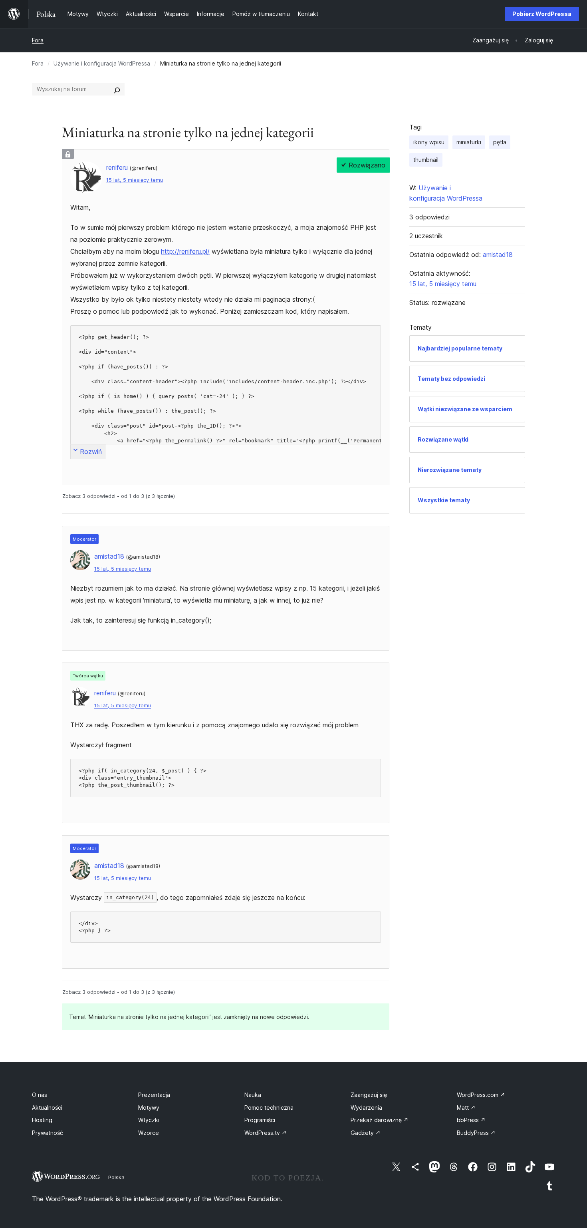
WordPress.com (481, 1094)
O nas (39, 1094)
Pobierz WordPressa (541, 13)
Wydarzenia (366, 1107)
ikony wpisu (428, 142)
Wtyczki (148, 1120)
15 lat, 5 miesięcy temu (134, 180)
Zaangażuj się (369, 1094)
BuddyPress (476, 1132)
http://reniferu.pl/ (185, 251)
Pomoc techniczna (269, 1107)
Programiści (259, 1120)
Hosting (42, 1120)
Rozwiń (91, 452)
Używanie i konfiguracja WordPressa (102, 63)
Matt (466, 1107)
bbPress (471, 1120)
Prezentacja (154, 1094)
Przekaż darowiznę (380, 1120)
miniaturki (468, 142)
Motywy (148, 1107)
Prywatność (47, 1132)
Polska (116, 1177)
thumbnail (425, 159)
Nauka (252, 1094)
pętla (499, 142)
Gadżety (366, 1132)
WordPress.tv (265, 1132)
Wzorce (148, 1132)
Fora (38, 40)
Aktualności (47, 1107)
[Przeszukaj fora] (117, 89)
